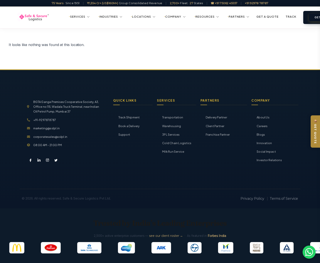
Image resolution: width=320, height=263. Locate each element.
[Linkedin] (37, 160)
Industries (108, 16)
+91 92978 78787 (256, 3)
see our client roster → (166, 236)
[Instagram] (45, 160)
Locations (141, 16)
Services (77, 16)
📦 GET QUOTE (315, 131)
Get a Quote (267, 16)
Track (291, 16)
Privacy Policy (252, 198)
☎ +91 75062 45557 (224, 3)
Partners (237, 16)
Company (173, 16)
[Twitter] (54, 160)
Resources (205, 16)
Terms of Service (284, 198)
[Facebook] (28, 160)
